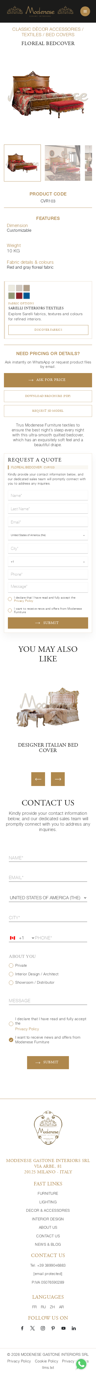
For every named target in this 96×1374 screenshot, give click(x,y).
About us (48, 1227)
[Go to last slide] (38, 779)
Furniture (48, 1193)
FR (34, 1307)
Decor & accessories (48, 1210)
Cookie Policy (46, 1361)
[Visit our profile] (22, 1327)
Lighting (48, 1202)
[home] (40, 11)
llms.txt (48, 1367)
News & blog (48, 1244)
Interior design (48, 1219)
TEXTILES (32, 34)
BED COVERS (60, 34)
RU (43, 1307)
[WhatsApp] (81, 1364)
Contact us (48, 1236)
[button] (22, 163)
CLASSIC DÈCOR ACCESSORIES (46, 29)
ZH (52, 1307)
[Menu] (85, 11)
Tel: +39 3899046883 (48, 1265)
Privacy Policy (23, 601)
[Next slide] (58, 779)
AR (61, 1307)
